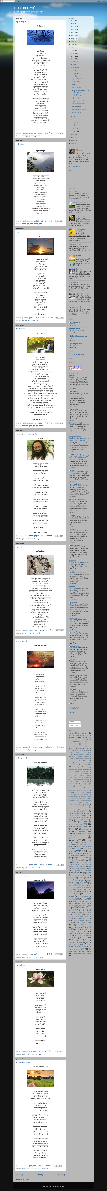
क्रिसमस (71, 838)
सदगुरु (76, 933)
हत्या (85, 946)
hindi (80, 756)
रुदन (87, 914)
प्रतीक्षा (81, 878)
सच (78, 931)
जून (74, 116)
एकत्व (70, 826)
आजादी (70, 818)
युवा (71, 910)
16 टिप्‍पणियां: (48, 133)
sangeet (88, 792)
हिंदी (82, 949)
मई (74, 119)
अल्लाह (81, 813)
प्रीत (31, 224)
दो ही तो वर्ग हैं (74, 691)
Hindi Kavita (80, 733)
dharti (77, 750)
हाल (72, 949)
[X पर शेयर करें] (59, 133)
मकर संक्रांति (87, 894)
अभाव (27, 633)
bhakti (83, 746)
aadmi (70, 735)
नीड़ (76, 866)
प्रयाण (33, 957)
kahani (86, 762)
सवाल (87, 935)
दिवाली (81, 858)
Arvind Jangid (75, 646)
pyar (82, 783)
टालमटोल (73, 472)
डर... (71, 677)
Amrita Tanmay (75, 454)
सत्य (85, 931)
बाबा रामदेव (73, 887)
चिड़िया (78, 846)
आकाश (84, 815)
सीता (80, 940)
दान (88, 855)
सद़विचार (73, 561)
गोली (90, 842)
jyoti (76, 762)
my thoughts (74, 391)
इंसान (82, 820)
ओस (74, 826)
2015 (73, 53)
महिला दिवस (72, 899)
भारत (76, 891)
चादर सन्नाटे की (74, 501)
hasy (70, 756)
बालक (70, 889)
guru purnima (79, 754)
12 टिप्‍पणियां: (49, 630)
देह (90, 860)
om (75, 779)
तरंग (77, 853)
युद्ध (35, 750)
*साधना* (72, 660)
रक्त (81, 910)
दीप (87, 858)
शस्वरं (72, 571)
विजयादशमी (82, 920)
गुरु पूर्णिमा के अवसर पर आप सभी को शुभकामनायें (29, 434)
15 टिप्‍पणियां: (49, 865)
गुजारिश (79, 842)
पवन (36, 868)
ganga (77, 752)
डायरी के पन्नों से (75, 329)
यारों (90, 908)
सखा (72, 931)
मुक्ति (70, 903)
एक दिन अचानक (20, 329)
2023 (73, 30)
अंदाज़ (72, 470)
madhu (70, 771)
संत (78, 929)
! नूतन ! (72, 703)
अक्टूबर (75, 67)
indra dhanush (79, 758)
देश (84, 860)
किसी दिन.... (73, 377)
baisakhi (83, 744)
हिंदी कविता (72, 951)
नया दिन (27, 1054)
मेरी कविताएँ (73, 689)
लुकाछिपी (86, 916)
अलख (23, 957)
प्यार (86, 875)
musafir (87, 775)
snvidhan (72, 802)
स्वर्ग (72, 946)
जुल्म (90, 851)
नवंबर (74, 64)
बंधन (70, 883)
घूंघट (89, 844)
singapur (88, 800)
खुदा (23, 539)
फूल (37, 426)
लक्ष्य (38, 750)
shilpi (82, 798)
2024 (73, 27)
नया (71, 864)
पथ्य (73, 868)
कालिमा (23, 426)
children (73, 748)
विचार (72, 713)
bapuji (72, 746)
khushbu (86, 767)
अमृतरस (72, 587)
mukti (81, 775)
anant (86, 739)
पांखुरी (78, 871)
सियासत (73, 940)
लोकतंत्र (71, 918)
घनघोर (76, 844)
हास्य (77, 949)
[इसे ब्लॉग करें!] (57, 133)
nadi (70, 777)
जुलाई (74, 76)
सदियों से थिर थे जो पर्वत (82, 294)
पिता (72, 873)
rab (87, 783)
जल (30, 868)
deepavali (71, 750)
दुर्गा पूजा (71, 860)
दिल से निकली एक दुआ (75, 244)
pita (69, 781)
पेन (76, 875)
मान (84, 899)
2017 (73, 47)
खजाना (77, 838)
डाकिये (72, 853)
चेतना (89, 846)
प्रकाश (33, 320)
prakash (80, 781)
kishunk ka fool (73, 769)
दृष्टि (27, 957)
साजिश (83, 938)
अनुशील (72, 515)
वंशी (76, 918)
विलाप (78, 922)
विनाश (72, 922)
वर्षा (39, 868)
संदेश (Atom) (26, 1179)
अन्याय (23, 633)
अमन (75, 813)
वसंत (86, 918)
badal (77, 744)
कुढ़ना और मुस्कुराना (81, 216)
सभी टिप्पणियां (74, 725)
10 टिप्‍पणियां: (48, 536)
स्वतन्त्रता (76, 944)
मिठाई (87, 901)
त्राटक (72, 424)
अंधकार (24, 750)
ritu (71, 788)
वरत (81, 918)
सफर (70, 935)
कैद (73, 833)
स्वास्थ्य (79, 946)
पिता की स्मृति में (76, 113)
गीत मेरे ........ (74, 376)
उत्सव (85, 822)
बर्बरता (70, 885)
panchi (80, 779)
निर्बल (71, 866)
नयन (29, 320)
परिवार (83, 868)
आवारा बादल (74, 409)
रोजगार (70, 916)
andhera (71, 741)
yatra (72, 811)
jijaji (82, 760)
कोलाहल (24, 224)
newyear (86, 777)
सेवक (70, 944)
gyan (87, 754)
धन (73, 862)
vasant (70, 809)
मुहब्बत (84, 903)
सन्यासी (82, 933)
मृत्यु (37, 633)
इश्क (70, 822)
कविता (71, 828)
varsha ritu (78, 807)
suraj (89, 802)
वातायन (75, 920)
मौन (35, 224)
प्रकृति (71, 878)
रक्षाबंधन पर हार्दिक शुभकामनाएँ (81, 230)
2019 (73, 41)
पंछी (90, 866)
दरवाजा (76, 855)
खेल (73, 840)
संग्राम (43, 1169)
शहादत (77, 925)
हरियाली (41, 426)
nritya (70, 779)
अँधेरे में (72, 517)
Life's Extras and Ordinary (79, 675)
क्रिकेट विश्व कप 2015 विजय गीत (79, 604)
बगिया (80, 883)
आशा (23, 1054)
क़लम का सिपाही (75, 632)
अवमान (87, 813)
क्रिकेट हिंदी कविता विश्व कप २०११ (79, 836)
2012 (73, 135)
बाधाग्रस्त (84, 885)
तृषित (86, 853)
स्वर (90, 944)
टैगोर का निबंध (74, 345)
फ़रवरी (75, 128)
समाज (75, 935)
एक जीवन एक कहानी (76, 343)
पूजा (90, 873)
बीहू (75, 889)
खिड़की (83, 838)
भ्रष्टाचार (71, 894)
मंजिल (77, 894)
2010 (73, 140)
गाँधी (74, 842)
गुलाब (85, 842)
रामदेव (76, 914)
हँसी (37, 320)
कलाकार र (80, 826)
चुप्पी (28, 224)
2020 (73, 38)
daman (87, 748)
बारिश (79, 887)
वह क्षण (18, 232)
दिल (74, 858)
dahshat (80, 748)
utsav (87, 805)
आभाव (76, 820)
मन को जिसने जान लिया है (77, 330)
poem (74, 781)
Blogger (54, 1186)
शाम (90, 925)
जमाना (87, 848)
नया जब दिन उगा (20, 965)
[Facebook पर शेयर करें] (60, 133)
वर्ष (34, 1054)
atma (71, 744)
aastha (89, 735)
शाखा (39, 136)
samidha (71, 792)
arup (84, 741)
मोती (84, 906)
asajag (89, 741)
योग (76, 910)
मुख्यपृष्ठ (40, 1175)
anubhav (77, 741)
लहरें (76, 916)
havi (75, 756)
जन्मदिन (79, 848)
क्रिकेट (89, 833)
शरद (73, 925)
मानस (37, 957)
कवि (86, 826)
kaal (81, 762)
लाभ (81, 916)
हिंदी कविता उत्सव (76, 953)
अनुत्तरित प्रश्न (73, 191)
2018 (73, 44)
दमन (72, 855)
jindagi (87, 760)
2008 (73, 143)
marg (87, 773)
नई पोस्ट (19, 1175)
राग (82, 912)
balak (89, 744)
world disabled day (85, 809)
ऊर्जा (85, 824)
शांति (82, 925)
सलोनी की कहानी (73, 282)
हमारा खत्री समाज (75, 484)
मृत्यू (80, 905)
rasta (89, 786)
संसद (90, 929)
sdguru (77, 796)
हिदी (84, 953)
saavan (76, 788)
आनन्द (28, 1169)
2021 (73, 35)
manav (70, 773)
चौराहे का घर (73, 588)
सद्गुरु (38, 539)
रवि (90, 910)
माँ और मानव (79, 269)
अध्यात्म (84, 811)
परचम (78, 868)
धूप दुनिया (85, 862)
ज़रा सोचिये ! (73, 647)
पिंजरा (89, 871)
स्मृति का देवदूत (20, 144)
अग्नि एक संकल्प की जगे (22, 641)
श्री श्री (89, 927)
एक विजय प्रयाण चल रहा (23, 1062)
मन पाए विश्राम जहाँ (24, 7)
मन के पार (78, 256)
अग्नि (28, 750)
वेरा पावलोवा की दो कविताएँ (77, 531)
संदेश (72, 722)
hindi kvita (88, 756)
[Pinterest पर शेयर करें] (62, 133)
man (87, 771)
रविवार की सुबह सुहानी (82, 203)
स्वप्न (82, 944)
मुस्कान (77, 903)
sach (82, 788)
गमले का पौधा (74, 411)
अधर (23, 320)
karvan (82, 765)
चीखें (84, 846)
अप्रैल (75, 122)
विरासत (41, 633)
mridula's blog (75, 545)
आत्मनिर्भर (86, 817)
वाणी (70, 920)
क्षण (26, 320)
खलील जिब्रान (74, 618)
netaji (80, 777)
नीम (80, 866)
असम (70, 815)
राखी (77, 912)
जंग (27, 426)
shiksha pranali (75, 798)
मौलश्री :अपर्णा (74, 708)
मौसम (32, 136)
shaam (83, 796)
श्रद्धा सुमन (73, 335)
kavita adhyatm (76, 767)
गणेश (70, 842)
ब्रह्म (29, 539)
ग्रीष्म (71, 844)
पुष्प (84, 873)
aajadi (82, 735)
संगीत (72, 929)
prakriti (87, 781)
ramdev (77, 786)
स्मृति (40, 224)
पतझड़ (26, 136)
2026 (73, 21)
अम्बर (26, 868)
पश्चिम (73, 871)
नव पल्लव (84, 864)
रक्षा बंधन (72, 324)
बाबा (90, 885)
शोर (83, 927)
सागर (47, 1169)
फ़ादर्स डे (76, 880)
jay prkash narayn (73, 760)
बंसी (76, 883)
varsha (70, 807)
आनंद (70, 820)
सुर (75, 942)
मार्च (74, 125)
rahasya (71, 786)
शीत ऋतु (78, 927)
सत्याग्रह (71, 933)
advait (84, 737)
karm (77, 765)
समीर (39, 1054)
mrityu (75, 775)
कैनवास (78, 833)
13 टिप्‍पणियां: (49, 318)
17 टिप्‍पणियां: (48, 423)
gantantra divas (86, 752)
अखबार (77, 811)
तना (23, 136)
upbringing (80, 805)
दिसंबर (75, 61)
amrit (79, 739)
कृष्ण (89, 831)
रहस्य (72, 912)
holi (72, 758)
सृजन (87, 942)
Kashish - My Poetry (77, 500)
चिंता (26, 539)
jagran (87, 758)
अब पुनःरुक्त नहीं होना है (22, 876)
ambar (73, 739)
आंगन (76, 815)
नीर (84, 866)
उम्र (80, 824)
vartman (86, 807)
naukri (74, 777)
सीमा (86, 940)
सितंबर (75, 70)
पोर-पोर (81, 875)
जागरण (70, 851)
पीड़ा (78, 873)
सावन (89, 938)
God (70, 733)
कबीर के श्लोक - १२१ (76, 661)
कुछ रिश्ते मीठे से (75, 322)
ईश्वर (75, 822)
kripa (80, 769)
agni (89, 737)
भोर (31, 1054)
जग (73, 848)
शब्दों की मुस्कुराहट (75, 437)
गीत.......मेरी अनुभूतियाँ (76, 423)
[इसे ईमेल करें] (56, 133)
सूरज (80, 942)
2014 (73, 56)
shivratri (89, 798)
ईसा (80, 822)
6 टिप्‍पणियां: (47, 1166)
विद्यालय (89, 920)
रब (32, 539)
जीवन (78, 851)
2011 (72, 137)
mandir (76, 773)
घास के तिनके (83, 844)
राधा (70, 914)
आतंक (78, 817)
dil (82, 750)
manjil (82, 773)
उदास (70, 824)
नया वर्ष (77, 864)
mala (76, 771)
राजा (88, 912)
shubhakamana (74, 800)
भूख (83, 891)
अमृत (23, 868)
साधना (41, 750)
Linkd (72, 393)
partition (86, 779)
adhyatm (74, 737)
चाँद (72, 846)
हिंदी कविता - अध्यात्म (85, 951)
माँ (78, 899)
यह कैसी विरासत (20, 547)
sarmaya (85, 794)
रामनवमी (82, 914)
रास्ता (41, 957)
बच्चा (34, 633)
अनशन (70, 813)
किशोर (76, 831)
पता (30, 957)
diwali (87, 750)
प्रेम (34, 426)
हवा (90, 946)
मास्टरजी (81, 901)
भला (71, 891)
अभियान (24, 1169)
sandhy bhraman (79, 792)
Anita (80, 150)
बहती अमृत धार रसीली (22, 758)
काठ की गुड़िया (85, 829)
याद (37, 224)
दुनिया (30, 426)
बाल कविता (86, 887)
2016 (73, 50)
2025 (73, 24)
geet (72, 754)
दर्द (82, 855)
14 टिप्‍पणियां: (48, 221)
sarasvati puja (75, 794)
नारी (90, 864)
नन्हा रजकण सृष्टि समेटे (75, 307)
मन (72, 896)
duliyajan (71, 752)
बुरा (90, 889)
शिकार (73, 927)
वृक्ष (36, 136)
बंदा (88, 880)
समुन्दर (81, 935)
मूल (30, 136)
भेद (87, 891)
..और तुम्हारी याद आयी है (76, 547)
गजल (87, 840)
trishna (72, 805)
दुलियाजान (77, 860)
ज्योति (31, 750)
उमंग (75, 824)
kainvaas (71, 765)
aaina (76, 735)
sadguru (73, 790)
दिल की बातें (73, 602)
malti (82, 771)
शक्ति (89, 922)
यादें (86, 908)
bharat (89, 746)
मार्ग (73, 901)
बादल (75, 885)
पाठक (84, 871)
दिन (69, 858)
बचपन (86, 883)
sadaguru (88, 788)
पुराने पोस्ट (61, 1175)
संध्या (83, 929)
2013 (73, 59)
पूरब (73, 875)
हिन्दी (89, 953)
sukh (78, 802)
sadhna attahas (83, 790)
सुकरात (70, 942)
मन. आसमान (85, 897)
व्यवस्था (83, 922)
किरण (70, 831)
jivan (70, 762)
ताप (81, 853)
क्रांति (83, 833)
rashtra (84, 786)
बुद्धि (85, 889)
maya (70, 775)
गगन (79, 840)
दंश (90, 853)
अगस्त (75, 73)
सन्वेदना (87, 933)
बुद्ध (79, 889)
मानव (89, 899)
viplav (76, 809)
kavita (89, 765)
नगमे (90, 862)
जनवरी (75, 131)
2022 (73, 32)
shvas (82, 800)
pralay (70, 783)
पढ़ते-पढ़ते (73, 529)
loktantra (86, 769)
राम (34, 539)
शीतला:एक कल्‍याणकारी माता (77, 485)
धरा (33, 868)
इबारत (87, 820)
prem (76, 783)
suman (84, 802)
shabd (89, 796)
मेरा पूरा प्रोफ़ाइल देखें (74, 166)
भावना (72, 634)
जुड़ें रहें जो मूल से (21, 22)
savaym (71, 796)
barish (77, 746)
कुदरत (82, 831)
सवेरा (70, 938)
